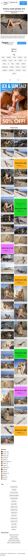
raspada (9, 57)
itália (12, 63)
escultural (18, 70)
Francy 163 (5, 455)
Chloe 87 (5, 469)
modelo (20, 60)
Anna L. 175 (6, 453)
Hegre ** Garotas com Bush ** (14, 542)
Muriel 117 (5, 459)
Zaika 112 (5, 463)
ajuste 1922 (14, 512)
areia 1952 (14, 504)
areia (4, 63)
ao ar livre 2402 (14, 492)
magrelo (20, 57)
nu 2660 (14, 489)
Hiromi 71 (5, 477)
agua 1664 (14, 527)
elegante (5, 70)
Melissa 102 (6, 467)
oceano (17, 67)
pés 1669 (14, 524)
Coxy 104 (5, 465)
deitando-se (5, 67)
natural (10, 60)
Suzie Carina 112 (7, 461)
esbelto (23, 63)
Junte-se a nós (23, 3)
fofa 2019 (14, 501)
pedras (11, 67)
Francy (15, 51)
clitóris (17, 63)
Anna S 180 (6, 451)
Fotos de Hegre (14, 536)
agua (3, 57)
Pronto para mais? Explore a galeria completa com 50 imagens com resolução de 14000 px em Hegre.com (13, 36)
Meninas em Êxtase (14, 538)
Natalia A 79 (6, 473)
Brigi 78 (5, 475)
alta (15, 60)
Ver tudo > (14, 481)
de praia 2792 (14, 487)
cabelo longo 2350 (14, 495)
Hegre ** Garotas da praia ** (10, 3)
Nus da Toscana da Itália (14, 540)
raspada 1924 (14, 509)
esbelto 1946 (14, 507)
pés (25, 57)
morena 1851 (14, 518)
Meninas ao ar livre (14, 534)
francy (14, 73)
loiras (14, 57)
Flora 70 (5, 479)
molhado (4, 60)
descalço (11, 70)
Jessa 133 (5, 457)
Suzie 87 (5, 471)
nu (25, 60)
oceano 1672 (14, 521)
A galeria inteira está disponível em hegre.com (14, 11)
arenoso (24, 67)
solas (24, 70)
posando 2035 (14, 498)
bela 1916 (14, 515)
